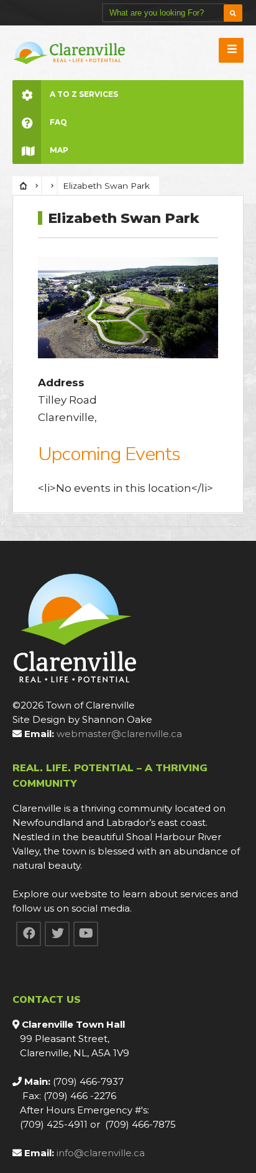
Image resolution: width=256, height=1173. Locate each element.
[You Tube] (85, 934)
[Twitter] (57, 934)
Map (59, 150)
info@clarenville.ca (101, 1153)
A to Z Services (84, 94)
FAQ (58, 122)
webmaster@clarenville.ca (119, 734)
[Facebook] (28, 934)
